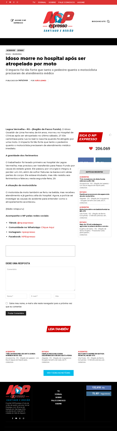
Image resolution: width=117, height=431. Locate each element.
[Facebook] (6, 2)
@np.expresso (25, 222)
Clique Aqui (47, 227)
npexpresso (28, 232)
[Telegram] (101, 81)
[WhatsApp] (88, 81)
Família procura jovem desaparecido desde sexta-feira (94, 195)
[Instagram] (14, 2)
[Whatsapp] (17, 2)
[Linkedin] (95, 81)
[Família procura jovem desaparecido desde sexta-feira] (58, 341)
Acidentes (11, 50)
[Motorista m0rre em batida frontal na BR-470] (94, 341)
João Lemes (40, 81)
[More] (108, 81)
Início (8, 54)
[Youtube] (10, 2)
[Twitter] (82, 81)
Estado (20, 50)
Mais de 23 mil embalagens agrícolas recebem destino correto (94, 225)
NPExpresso (28, 236)
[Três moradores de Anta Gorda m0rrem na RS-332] (22, 341)
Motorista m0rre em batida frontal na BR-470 (94, 210)
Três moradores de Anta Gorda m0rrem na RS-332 (92, 180)
